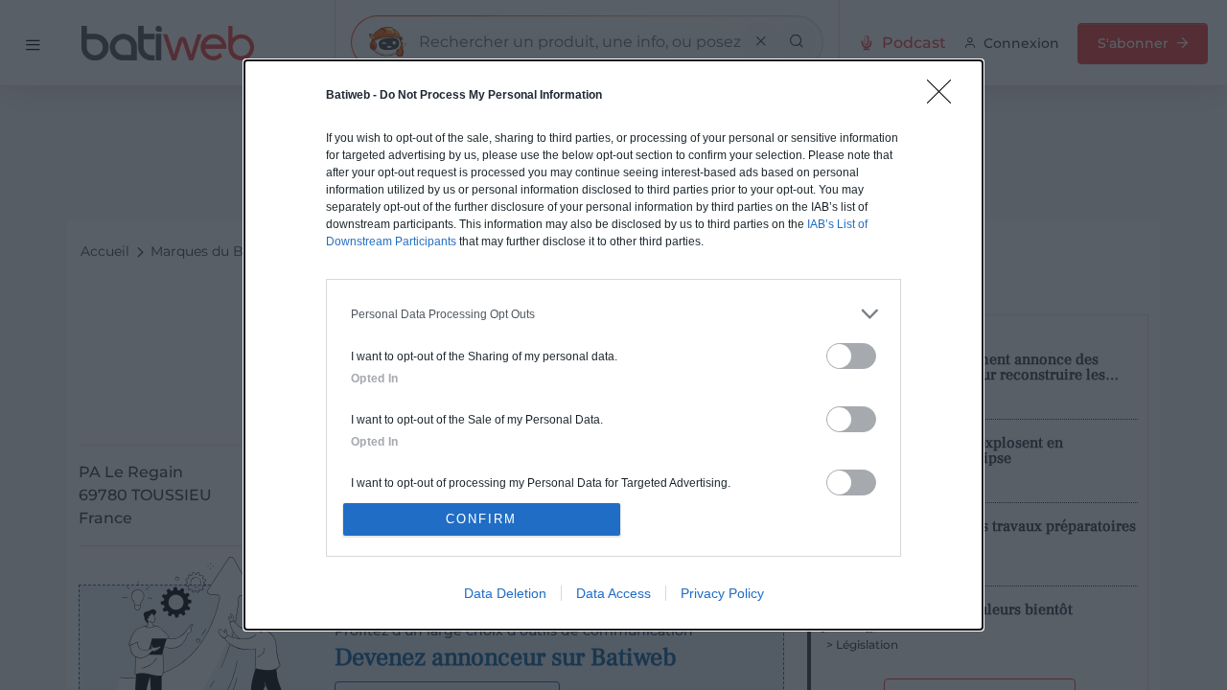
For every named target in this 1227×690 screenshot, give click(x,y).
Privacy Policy (722, 593)
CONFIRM (481, 519)
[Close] (945, 98)
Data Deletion (505, 593)
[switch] (851, 356)
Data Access (613, 593)
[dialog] (613, 345)
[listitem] (613, 314)
